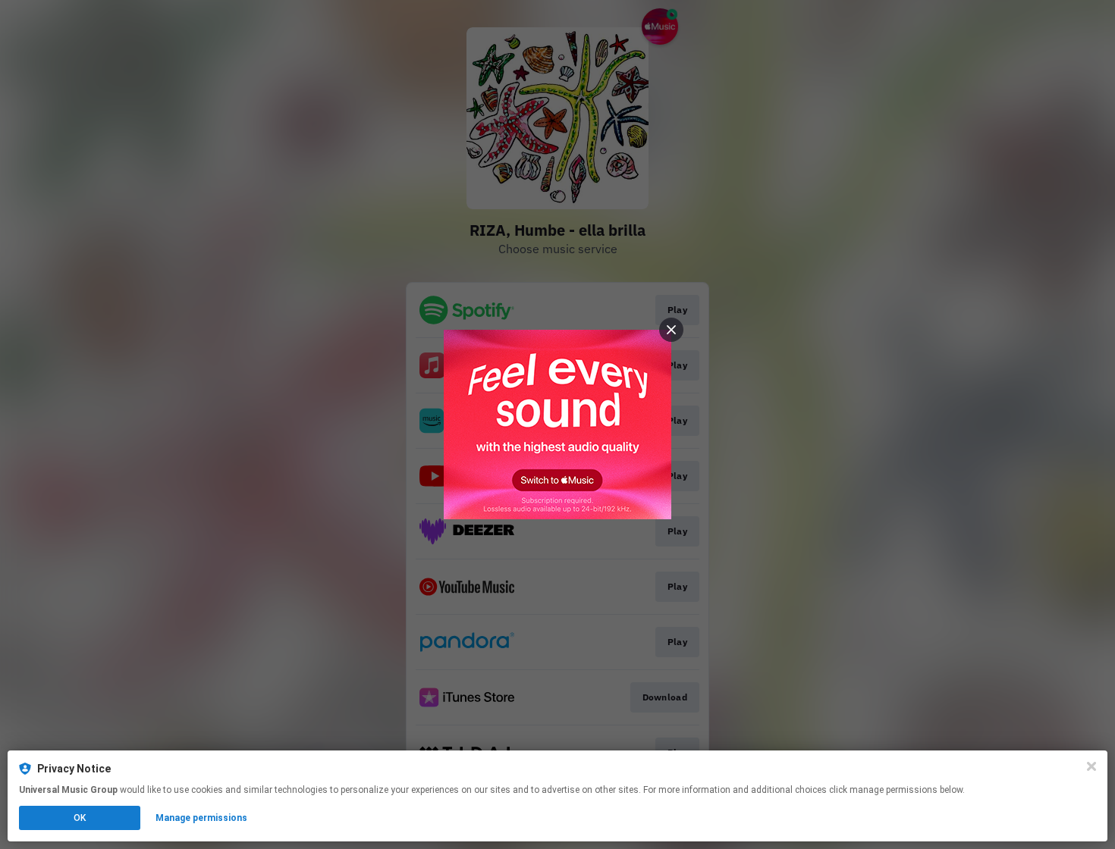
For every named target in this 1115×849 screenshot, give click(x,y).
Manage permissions (201, 818)
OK (80, 818)
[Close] (1091, 766)
